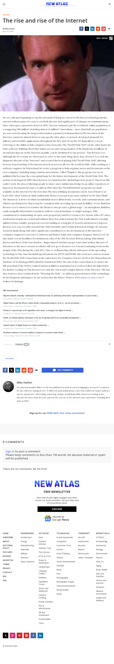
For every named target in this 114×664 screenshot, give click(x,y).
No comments (65, 370)
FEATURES (7, 552)
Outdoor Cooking (42, 596)
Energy (24, 541)
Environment (101, 553)
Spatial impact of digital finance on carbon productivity (25, 325)
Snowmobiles (45, 619)
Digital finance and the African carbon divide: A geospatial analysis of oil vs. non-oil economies (41, 303)
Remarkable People (65, 581)
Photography (62, 577)
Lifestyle (60, 565)
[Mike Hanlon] (8, 386)
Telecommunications (65, 585)
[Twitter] (87, 29)
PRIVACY (7, 568)
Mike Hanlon (24, 382)
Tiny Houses (44, 552)
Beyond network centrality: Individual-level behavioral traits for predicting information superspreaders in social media (50, 296)
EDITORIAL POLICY (8, 546)
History (6, 15)
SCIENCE (100, 537)
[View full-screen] (111, 38)
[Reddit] (98, 29)
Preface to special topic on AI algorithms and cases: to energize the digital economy (37, 310)
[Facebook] (81, 29)
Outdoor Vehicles (42, 542)
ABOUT (6, 541)
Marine (81, 549)
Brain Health (101, 569)
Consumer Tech (63, 545)
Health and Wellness (101, 599)
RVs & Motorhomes (45, 607)
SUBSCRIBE (8, 537)
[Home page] (57, 5)
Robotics (25, 557)
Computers (61, 541)
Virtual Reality (62, 590)
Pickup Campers (46, 601)
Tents (41, 623)
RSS (4, 576)
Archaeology (101, 541)
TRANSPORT (84, 533)
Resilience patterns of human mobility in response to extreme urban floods (33, 333)
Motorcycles (83, 553)
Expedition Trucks (43, 583)
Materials (25, 549)
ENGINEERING (27, 533)
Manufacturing (27, 545)
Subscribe (57, 509)
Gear (41, 537)
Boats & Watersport (44, 561)
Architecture (26, 537)
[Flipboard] (103, 29)
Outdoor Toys (45, 548)
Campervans (44, 567)
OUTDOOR (44, 533)
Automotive (83, 541)
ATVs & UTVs (45, 556)
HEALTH (100, 561)
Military (24, 553)
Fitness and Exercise (101, 581)
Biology (99, 549)
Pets (58, 573)
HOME (6, 533)
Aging (98, 565)
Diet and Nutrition (100, 575)
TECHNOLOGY (63, 533)
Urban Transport (85, 557)
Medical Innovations (101, 592)
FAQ (5, 580)
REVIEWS (7, 556)
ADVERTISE (8, 560)
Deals (59, 594)
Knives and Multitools (43, 589)
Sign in (10, 451)
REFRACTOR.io (103, 533)
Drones (59, 549)
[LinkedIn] (92, 29)
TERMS (6, 564)
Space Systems (27, 561)
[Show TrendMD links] (109, 344)
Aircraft (81, 537)
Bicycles (81, 545)
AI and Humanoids (64, 537)
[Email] (109, 29)
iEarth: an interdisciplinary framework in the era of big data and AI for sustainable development (41, 318)
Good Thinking (63, 553)
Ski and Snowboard (44, 613)
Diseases (100, 587)
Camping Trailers (43, 572)
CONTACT (7, 572)
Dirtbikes (43, 577)
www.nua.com (93, 277)
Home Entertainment (65, 561)
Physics (99, 557)
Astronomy (101, 545)
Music (59, 569)
